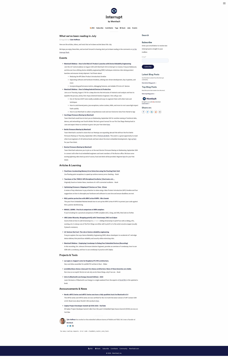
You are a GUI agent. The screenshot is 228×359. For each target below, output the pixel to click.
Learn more (145, 103)
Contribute (109, 28)
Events (134, 28)
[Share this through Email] (159, 111)
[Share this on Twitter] (147, 111)
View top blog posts (148, 93)
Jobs (128, 28)
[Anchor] (97, 36)
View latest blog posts (149, 83)
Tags (116, 28)
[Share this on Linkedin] (151, 111)
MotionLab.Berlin (103, 136)
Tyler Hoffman (75, 40)
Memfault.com (134, 349)
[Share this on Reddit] (155, 111)
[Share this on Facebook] (143, 111)
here (108, 125)
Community (123, 349)
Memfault (115, 22)
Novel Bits (122, 280)
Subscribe (99, 28)
